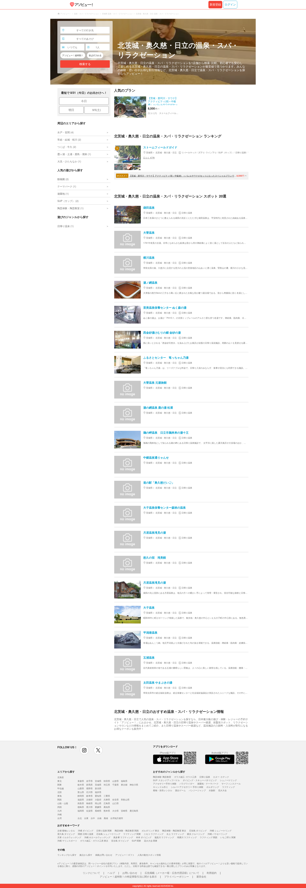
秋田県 (107, 780)
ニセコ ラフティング (153, 833)
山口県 (115, 803)
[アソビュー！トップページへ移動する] (80, 4)
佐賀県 (89, 810)
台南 (99, 818)
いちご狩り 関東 (228, 837)
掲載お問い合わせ (103, 854)
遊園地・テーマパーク (208, 783)
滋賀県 (81, 799)
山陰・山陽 (62, 803)
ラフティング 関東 (132, 833)
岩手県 (89, 780)
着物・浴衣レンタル (162, 790)
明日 (71, 110)
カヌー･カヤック (221, 776)
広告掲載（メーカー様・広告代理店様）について (172, 873)
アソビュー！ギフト (124, 854)
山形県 (115, 780)
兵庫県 (107, 799)
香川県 (89, 806)
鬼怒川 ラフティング (164, 837)
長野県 (89, 788)
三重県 (107, 795)
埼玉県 (107, 784)
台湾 (59, 818)
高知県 (107, 806)
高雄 (106, 818)
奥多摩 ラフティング (123, 837)
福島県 (124, 780)
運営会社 (201, 876)
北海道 (60, 777)
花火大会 (222, 790)
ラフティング (228, 786)
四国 (59, 806)
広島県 (107, 803)
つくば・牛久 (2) (66, 147)
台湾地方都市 (116, 818)
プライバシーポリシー (176, 876)
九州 (59, 810)
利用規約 (212, 873)
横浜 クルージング (196, 833)
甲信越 (60, 788)
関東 (59, 784)
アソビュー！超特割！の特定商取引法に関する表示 (128, 876)
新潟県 (98, 788)
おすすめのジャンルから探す (169, 771)
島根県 (89, 803)
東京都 (124, 784)
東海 (59, 795)
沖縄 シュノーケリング (220, 830)
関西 (59, 799)
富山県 (81, 792)
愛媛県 (98, 806)
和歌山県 (125, 799)
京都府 (89, 799)
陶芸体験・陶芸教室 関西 (127, 830)
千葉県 (115, 784)
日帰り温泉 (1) (65, 226)
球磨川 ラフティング (187, 837)
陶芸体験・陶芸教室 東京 (174, 830)
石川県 (89, 792)
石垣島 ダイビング (198, 830)
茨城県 (98, 784)
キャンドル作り (160, 786)
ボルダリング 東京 (150, 830)
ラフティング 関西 (208, 837)
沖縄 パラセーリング (217, 833)
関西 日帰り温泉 (85, 833)
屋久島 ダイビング (66, 833)
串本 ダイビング (143, 837)
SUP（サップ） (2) (68, 201)
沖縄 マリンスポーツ (67, 840)
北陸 (59, 792)
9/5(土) (96, 110)
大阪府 (98, 799)
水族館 (212, 790)
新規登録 (215, 4)
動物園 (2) (63, 179)
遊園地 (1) (63, 193)
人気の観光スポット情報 (149, 854)
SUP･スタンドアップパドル (166, 780)
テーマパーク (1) (66, 186)
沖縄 (59, 814)
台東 (86, 818)
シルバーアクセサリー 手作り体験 (187, 786)
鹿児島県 (134, 810)
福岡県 (81, 810)
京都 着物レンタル (66, 830)
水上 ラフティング (175, 833)
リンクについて (91, 873)
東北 (59, 780)
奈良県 (115, 799)
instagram (84, 750)
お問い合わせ (129, 873)
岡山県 (98, 803)
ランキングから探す (66, 854)
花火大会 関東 (150, 840)
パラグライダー (186, 783)
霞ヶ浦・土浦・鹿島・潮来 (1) (74, 154)
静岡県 (81, 795)
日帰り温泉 (204, 776)
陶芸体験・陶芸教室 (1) (70, 208)
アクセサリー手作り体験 (164, 783)
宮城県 (98, 780)
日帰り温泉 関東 (104, 830)
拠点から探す (86, 854)
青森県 (81, 780)
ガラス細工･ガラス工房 (185, 776)
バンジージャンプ (197, 790)
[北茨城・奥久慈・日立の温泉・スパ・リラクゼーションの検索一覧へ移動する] (153, 52)
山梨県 (81, 788)
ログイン (230, 4)
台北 (80, 818)
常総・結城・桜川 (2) (69, 139)
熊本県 (107, 810)
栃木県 (81, 784)
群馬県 (89, 784)
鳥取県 (81, 803)
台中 (93, 818)
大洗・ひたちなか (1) (69, 161)
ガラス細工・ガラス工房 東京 (94, 840)
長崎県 (98, 810)
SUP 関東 (136, 840)
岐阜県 (89, 795)
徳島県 (81, 806)
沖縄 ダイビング (85, 830)
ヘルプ (111, 873)
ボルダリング (212, 786)
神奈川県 (134, 784)
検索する (85, 64)
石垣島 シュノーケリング (108, 833)
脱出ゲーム (180, 790)
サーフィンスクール (231, 783)
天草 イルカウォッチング (69, 837)
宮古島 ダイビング (120, 840)
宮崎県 (124, 810)
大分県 (115, 810)
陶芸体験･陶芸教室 (162, 776)
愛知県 (98, 795)
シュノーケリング (228, 780)
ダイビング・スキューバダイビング (200, 780)
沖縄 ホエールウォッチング (97, 837)
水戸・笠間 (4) (65, 132)
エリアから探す (66, 771)
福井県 (98, 792)
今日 (84, 101)
